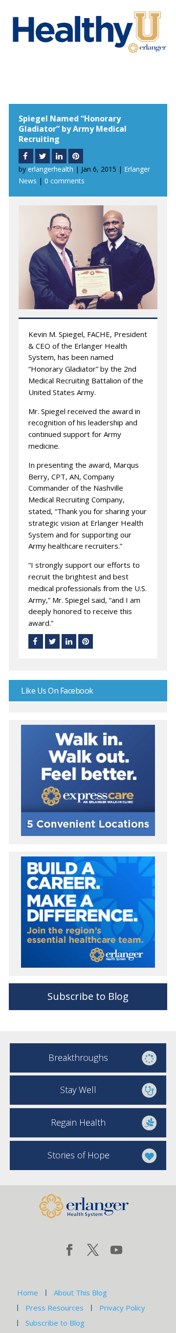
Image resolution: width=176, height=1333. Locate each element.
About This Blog (80, 1292)
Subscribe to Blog (88, 996)
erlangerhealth (50, 169)
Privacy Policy (122, 1308)
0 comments (64, 180)
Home (27, 1292)
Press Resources (54, 1308)
